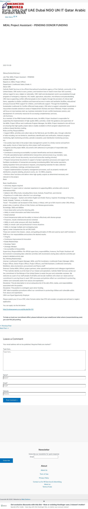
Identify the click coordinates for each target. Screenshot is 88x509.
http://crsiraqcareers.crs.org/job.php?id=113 (18, 309)
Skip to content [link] (5, 1)
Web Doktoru (25, 499)
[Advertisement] (44, 47)
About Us (44, 470)
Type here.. (7, 349)
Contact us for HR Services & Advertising (47, 482)
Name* (5, 375)
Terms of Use (47, 487)
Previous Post (5, 326)
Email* (5, 383)
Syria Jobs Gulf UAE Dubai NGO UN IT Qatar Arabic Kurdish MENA (44, 11)
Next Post (4, 328)
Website (6, 391)
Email (32, 457)
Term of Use (44, 474)
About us (47, 484)
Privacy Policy (44, 478)
